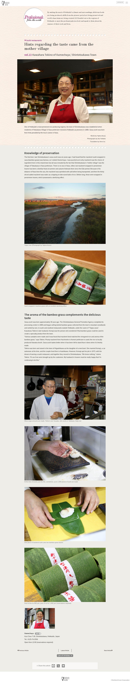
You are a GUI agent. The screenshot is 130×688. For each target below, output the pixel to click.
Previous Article (24, 650)
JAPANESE (120, 2)
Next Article (107, 650)
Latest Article (65, 650)
